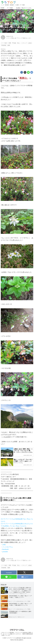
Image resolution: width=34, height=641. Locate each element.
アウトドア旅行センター (23, 38)
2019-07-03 (9, 36)
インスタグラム (7, 547)
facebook (5, 549)
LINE (4, 544)
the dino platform (19, 639)
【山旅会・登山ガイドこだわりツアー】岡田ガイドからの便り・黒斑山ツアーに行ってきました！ (16, 27)
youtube (5, 551)
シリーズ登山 (10, 38)
